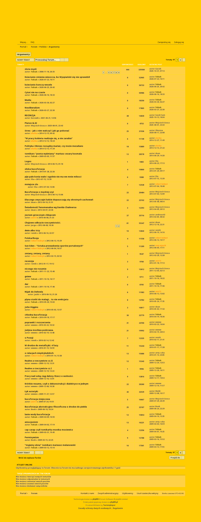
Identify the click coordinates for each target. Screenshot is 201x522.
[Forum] (35, 22)
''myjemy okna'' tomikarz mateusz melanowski (50, 445)
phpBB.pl (114, 502)
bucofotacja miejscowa (37, 399)
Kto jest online (24, 465)
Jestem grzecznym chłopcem (40, 215)
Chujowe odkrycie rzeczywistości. (43, 222)
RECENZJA (30, 115)
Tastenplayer (109, 505)
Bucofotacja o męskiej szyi (39, 192)
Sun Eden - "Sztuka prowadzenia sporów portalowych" (54, 245)
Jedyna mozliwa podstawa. (39, 330)
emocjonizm (31, 422)
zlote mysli (30, 69)
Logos (28, 161)
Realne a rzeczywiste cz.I (38, 368)
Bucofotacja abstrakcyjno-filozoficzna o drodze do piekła (56, 406)
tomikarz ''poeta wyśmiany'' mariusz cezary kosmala (53, 153)
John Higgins (31, 307)
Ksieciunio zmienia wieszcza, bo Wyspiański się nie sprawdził (57, 77)
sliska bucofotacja (35, 169)
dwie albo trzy (32, 230)
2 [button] (180, 60)
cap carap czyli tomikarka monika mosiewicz (49, 429)
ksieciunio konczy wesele (38, 84)
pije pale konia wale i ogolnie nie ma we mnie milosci (53, 176)
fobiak (34, 71)
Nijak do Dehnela (34, 291)
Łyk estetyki (31, 391)
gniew (28, 276)
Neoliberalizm (32, 107)
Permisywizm (32, 437)
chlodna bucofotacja (36, 314)
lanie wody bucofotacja (37, 414)
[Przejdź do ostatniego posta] (163, 69)
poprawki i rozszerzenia (37, 322)
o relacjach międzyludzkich (39, 353)
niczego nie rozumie (35, 268)
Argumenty (23, 54)
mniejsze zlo (31, 184)
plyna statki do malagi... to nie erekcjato (46, 299)
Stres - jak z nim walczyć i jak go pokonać (47, 130)
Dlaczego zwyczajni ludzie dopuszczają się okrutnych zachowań (59, 199)
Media (28, 100)
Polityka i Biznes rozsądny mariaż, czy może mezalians (54, 146)
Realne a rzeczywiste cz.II (39, 360)
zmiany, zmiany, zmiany (37, 253)
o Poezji (29, 337)
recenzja (29, 261)
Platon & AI (31, 123)
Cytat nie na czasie (35, 92)
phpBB (95, 499)
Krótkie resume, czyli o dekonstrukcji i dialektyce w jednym (56, 383)
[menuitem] (31, 42)
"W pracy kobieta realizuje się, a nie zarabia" (49, 138)
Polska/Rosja (32, 238)
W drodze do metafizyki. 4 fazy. (41, 345)
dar (26, 284)
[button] (183, 60)
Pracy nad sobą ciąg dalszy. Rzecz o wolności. (49, 376)
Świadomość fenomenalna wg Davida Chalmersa (50, 207)
